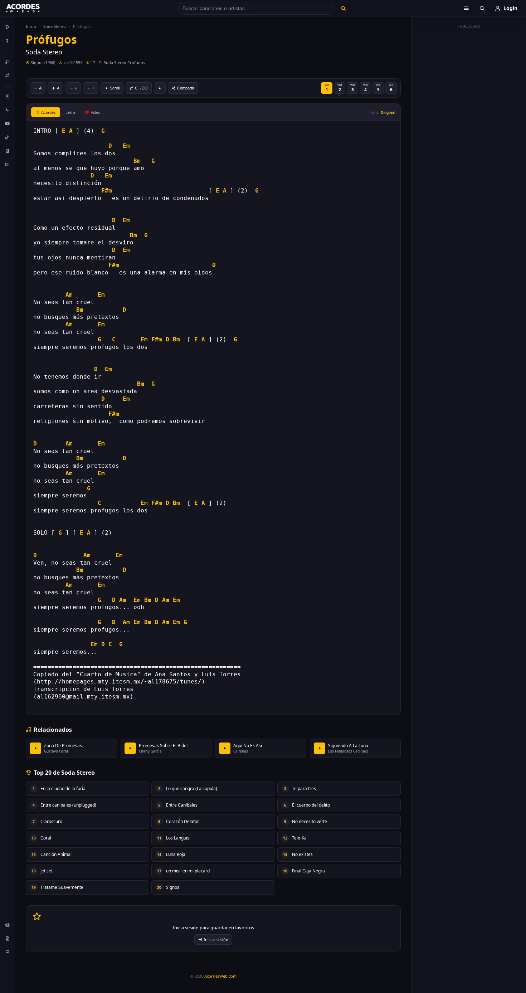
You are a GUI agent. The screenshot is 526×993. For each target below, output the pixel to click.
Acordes (48, 112)
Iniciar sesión (216, 939)
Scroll (115, 88)
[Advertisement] (469, 138)
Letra (70, 112)
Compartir (185, 88)
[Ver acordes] (7, 151)
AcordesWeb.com (220, 976)
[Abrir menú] (466, 8)
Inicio (31, 26)
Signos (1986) (43, 62)
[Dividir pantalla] (7, 164)
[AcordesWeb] (32, 8)
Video (95, 112)
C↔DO (141, 88)
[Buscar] (343, 8)
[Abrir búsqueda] (482, 8)
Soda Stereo (54, 26)
